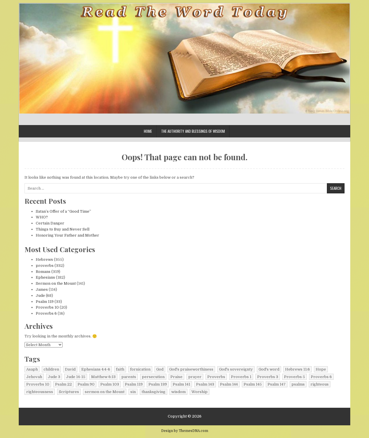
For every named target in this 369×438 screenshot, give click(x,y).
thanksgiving (153, 392)
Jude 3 (54, 377)
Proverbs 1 (241, 377)
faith (120, 369)
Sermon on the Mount (56, 283)
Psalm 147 (277, 384)
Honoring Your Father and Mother (67, 235)
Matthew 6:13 (103, 377)
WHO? (42, 217)
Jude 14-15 (75, 377)
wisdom (178, 392)
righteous (319, 384)
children (51, 369)
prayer (195, 377)
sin (133, 392)
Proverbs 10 (47, 307)
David (70, 369)
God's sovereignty (236, 369)
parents (128, 377)
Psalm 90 (86, 384)
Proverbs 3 (267, 377)
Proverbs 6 (46, 313)
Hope (321, 369)
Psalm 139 (157, 384)
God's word (269, 369)
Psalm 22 (63, 384)
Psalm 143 (205, 384)
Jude (40, 295)
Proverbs (216, 377)
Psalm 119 (45, 301)
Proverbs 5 (294, 377)
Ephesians (45, 277)
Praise (176, 377)
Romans (43, 271)
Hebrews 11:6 (297, 369)
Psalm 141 (181, 384)
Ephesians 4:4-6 (95, 369)
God (159, 369)
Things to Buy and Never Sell (62, 229)
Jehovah (34, 377)
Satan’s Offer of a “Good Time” (63, 211)
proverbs (45, 265)
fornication (140, 369)
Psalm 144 (229, 384)
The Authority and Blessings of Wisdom (193, 131)
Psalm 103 (109, 384)
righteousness (39, 392)
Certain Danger (50, 223)
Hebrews (44, 259)
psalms (298, 384)
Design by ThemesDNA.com (184, 431)
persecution (153, 377)
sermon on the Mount (105, 392)
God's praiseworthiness (191, 369)
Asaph (32, 369)
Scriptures (69, 392)
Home (148, 131)
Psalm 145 (253, 384)
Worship (199, 392)
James (42, 289)
